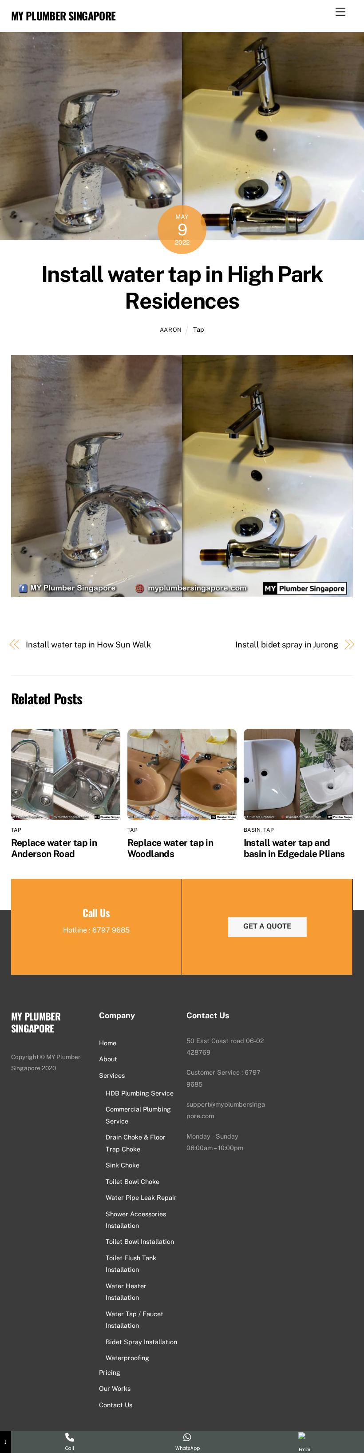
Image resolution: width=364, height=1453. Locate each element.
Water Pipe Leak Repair (141, 1197)
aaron (171, 329)
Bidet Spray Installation (141, 1342)
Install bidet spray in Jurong (286, 644)
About (108, 1059)
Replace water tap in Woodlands (170, 848)
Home (107, 1043)
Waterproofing (127, 1358)
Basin (252, 830)
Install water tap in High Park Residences (182, 287)
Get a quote (267, 926)
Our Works (115, 1388)
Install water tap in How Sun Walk (88, 644)
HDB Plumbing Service (140, 1093)
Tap (198, 329)
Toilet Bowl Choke (132, 1181)
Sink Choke (122, 1165)
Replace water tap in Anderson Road (54, 848)
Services (112, 1075)
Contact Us (115, 1405)
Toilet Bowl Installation (140, 1241)
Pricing (109, 1372)
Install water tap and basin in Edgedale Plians (294, 848)
